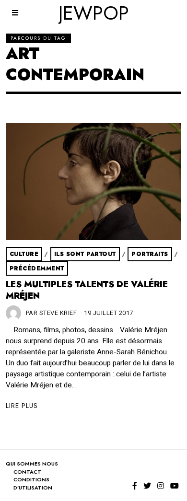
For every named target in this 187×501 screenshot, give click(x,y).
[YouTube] (174, 485)
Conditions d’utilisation (32, 483)
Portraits (149, 254)
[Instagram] (160, 485)
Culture (24, 254)
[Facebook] (135, 485)
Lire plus (22, 405)
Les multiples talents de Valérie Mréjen (87, 290)
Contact (27, 472)
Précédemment (37, 268)
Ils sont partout (85, 254)
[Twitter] (147, 485)
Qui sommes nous (32, 463)
